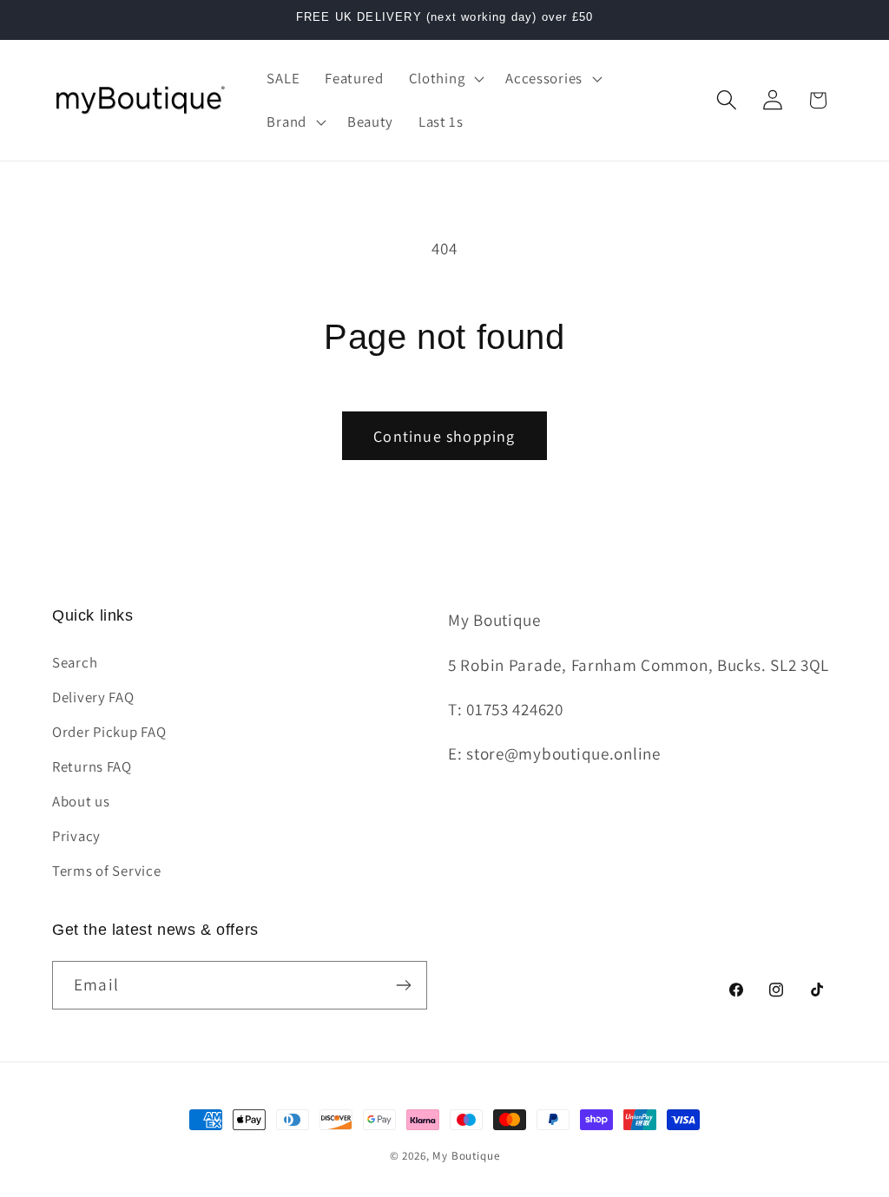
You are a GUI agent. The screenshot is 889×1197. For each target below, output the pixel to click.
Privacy (76, 835)
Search (74, 662)
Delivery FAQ (93, 697)
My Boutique (465, 1155)
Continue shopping (444, 436)
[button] (444, 79)
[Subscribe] (403, 985)
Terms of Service (106, 870)
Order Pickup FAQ (109, 731)
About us (81, 801)
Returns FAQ (92, 766)
